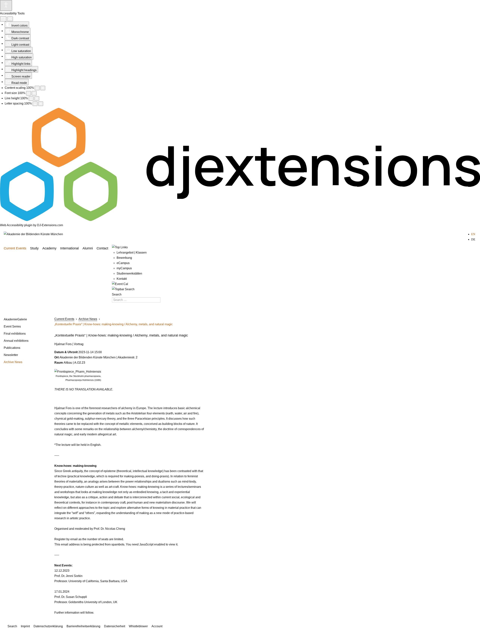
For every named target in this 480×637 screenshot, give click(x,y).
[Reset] (3, 19)
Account (157, 626)
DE (473, 239)
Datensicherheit (114, 626)
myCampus (124, 268)
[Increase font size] (34, 93)
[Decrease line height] (31, 98)
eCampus (123, 263)
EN (473, 234)
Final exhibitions (15, 333)
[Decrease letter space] (35, 103)
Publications (12, 347)
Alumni (87, 248)
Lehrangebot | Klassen (132, 252)
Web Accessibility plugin (16, 225)
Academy (49, 248)
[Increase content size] (42, 88)
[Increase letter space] (40, 103)
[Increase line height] (36, 98)
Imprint (25, 626)
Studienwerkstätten (129, 273)
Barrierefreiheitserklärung (83, 626)
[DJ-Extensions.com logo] (240, 220)
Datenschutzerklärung (48, 626)
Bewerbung (124, 257)
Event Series (12, 326)
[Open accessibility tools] (6, 5)
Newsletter (11, 355)
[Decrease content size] (37, 88)
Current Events (15, 248)
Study (34, 248)
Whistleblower (138, 626)
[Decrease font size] (28, 93)
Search (117, 294)
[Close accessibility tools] (10, 18)
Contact (102, 248)
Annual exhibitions (16, 340)
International (69, 248)
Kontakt (122, 278)
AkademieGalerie (15, 319)
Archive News (13, 362)
